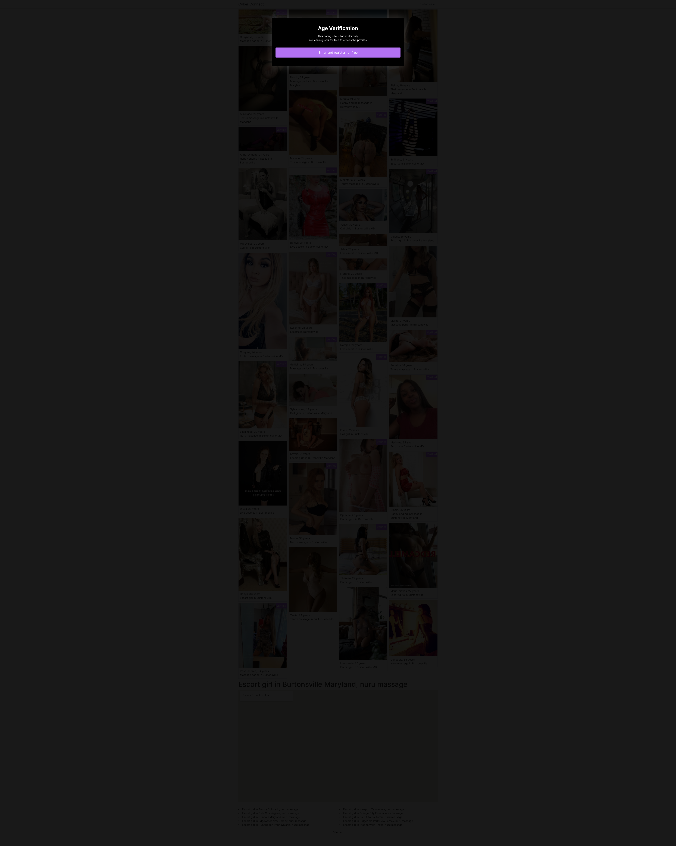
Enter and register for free (338, 52)
